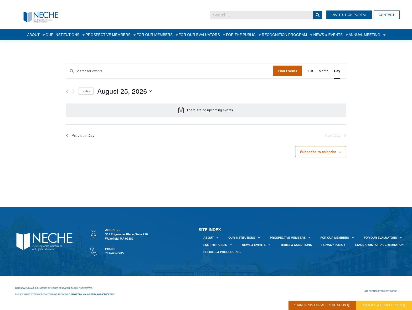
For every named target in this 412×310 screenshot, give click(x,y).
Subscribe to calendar (318, 151)
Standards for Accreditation (379, 245)
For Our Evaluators (199, 35)
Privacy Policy (333, 245)
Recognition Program (284, 35)
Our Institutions (62, 35)
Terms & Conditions (296, 245)
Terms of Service (100, 294)
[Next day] (73, 91)
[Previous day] (67, 91)
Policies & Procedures (222, 252)
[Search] (317, 15)
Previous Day (83, 135)
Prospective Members (108, 35)
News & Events (328, 35)
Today (86, 91)
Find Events (287, 70)
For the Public (241, 35)
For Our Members (155, 35)
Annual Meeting (364, 35)
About (33, 35)
